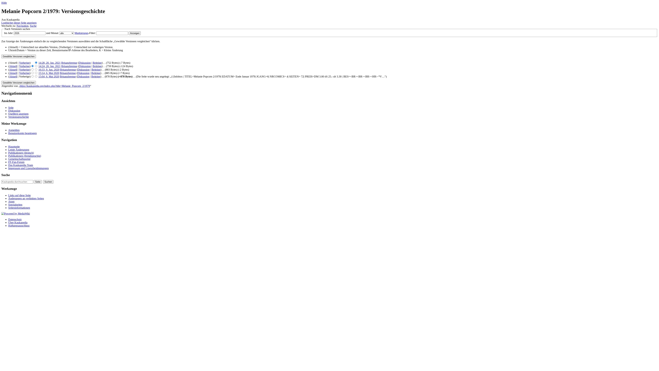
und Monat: (52, 33)
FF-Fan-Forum (16, 162)
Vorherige (24, 62)
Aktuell (13, 66)
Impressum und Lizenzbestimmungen (28, 168)
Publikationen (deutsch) (21, 152)
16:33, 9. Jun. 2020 (48, 69)
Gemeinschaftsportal (19, 159)
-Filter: (85, 33)
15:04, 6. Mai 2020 (48, 76)
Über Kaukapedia (17, 222)
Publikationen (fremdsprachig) (24, 155)
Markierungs (81, 33)
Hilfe (4, 2)
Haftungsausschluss (19, 225)
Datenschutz (15, 219)
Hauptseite (14, 146)
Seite (11, 107)
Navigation (22, 25)
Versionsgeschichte (18, 116)
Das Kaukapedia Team (20, 165)
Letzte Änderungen (18, 149)
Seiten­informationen (19, 207)
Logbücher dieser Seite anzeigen (19, 22)
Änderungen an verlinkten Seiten (26, 198)
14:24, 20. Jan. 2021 (49, 66)
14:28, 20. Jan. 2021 (49, 62)
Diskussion (85, 62)
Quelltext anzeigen (18, 113)
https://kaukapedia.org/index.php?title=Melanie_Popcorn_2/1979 (55, 86)
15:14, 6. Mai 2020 (48, 73)
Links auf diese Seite (19, 195)
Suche (33, 25)
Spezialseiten (15, 204)
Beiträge (97, 62)
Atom (11, 201)
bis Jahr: (8, 33)
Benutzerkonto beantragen (22, 133)
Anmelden (14, 130)
